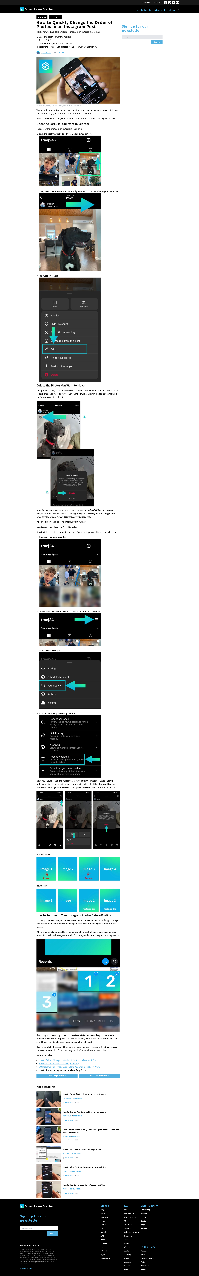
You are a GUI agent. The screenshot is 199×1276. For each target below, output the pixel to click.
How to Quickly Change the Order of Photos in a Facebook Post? (68, 1060)
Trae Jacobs (46, 53)
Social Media (55, 17)
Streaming (77, 1098)
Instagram (42, 17)
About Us (156, 3)
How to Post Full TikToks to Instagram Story (59, 1063)
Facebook (67, 1136)
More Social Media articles (99, 1076)
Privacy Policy (26, 1268)
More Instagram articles (57, 1076)
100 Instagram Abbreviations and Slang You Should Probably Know (69, 1066)
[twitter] (63, 52)
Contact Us (146, 3)
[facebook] (59, 52)
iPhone (66, 1171)
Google (66, 1153)
